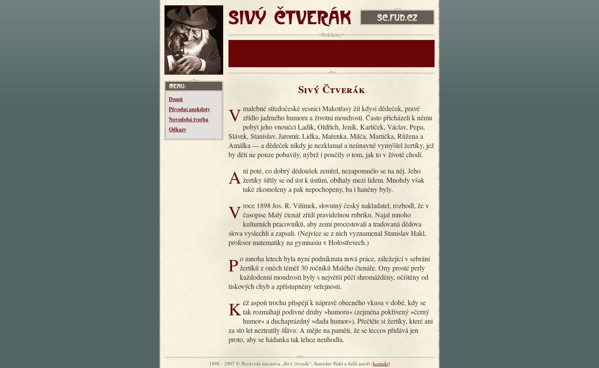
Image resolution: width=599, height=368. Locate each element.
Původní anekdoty (189, 109)
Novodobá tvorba (188, 119)
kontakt (381, 363)
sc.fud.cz (372, 9)
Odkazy (177, 129)
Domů (176, 99)
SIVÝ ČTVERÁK (270, 13)
